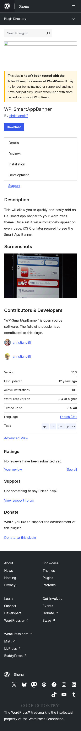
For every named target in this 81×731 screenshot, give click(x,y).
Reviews (15, 154)
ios (53, 426)
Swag (49, 620)
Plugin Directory (15, 18)
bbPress (12, 648)
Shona (19, 674)
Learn (8, 599)
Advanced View (16, 438)
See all (72, 469)
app (45, 426)
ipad (60, 426)
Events (48, 606)
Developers (12, 613)
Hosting (10, 578)
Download (14, 127)
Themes (49, 570)
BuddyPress (15, 656)
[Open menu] (74, 6)
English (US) (68, 417)
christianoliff (18, 116)
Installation (17, 164)
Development (19, 175)
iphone (71, 426)
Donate (50, 613)
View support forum (19, 500)
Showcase (51, 563)
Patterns (49, 585)
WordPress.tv (16, 620)
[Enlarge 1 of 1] (71, 259)
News (8, 570)
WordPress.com (18, 634)
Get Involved (53, 599)
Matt (10, 641)
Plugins (48, 578)
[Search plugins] (48, 33)
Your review (13, 469)
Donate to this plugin (20, 537)
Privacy (10, 585)
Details (14, 143)
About (8, 563)
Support (14, 186)
